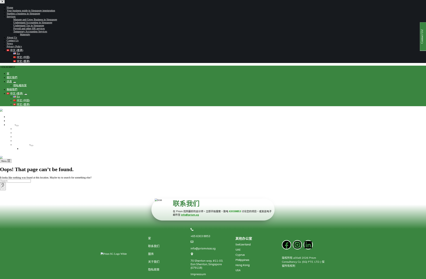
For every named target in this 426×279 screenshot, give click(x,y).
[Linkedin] (308, 244)
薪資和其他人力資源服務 (28, 140)
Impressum (198, 274)
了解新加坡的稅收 (24, 132)
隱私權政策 (20, 85)
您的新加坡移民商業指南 (21, 116)
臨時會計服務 (21, 144)
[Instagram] (297, 244)
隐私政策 (153, 269)
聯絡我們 (12, 89)
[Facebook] (286, 244)
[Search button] (3, 186)
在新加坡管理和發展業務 (28, 136)
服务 (151, 254)
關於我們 (12, 77)
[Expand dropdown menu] (14, 82)
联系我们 (153, 246)
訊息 (9, 81)
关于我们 (153, 261)
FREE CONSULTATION (14, 154)
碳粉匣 (11, 124)
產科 (22, 148)
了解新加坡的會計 (24, 128)
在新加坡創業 (15, 120)
